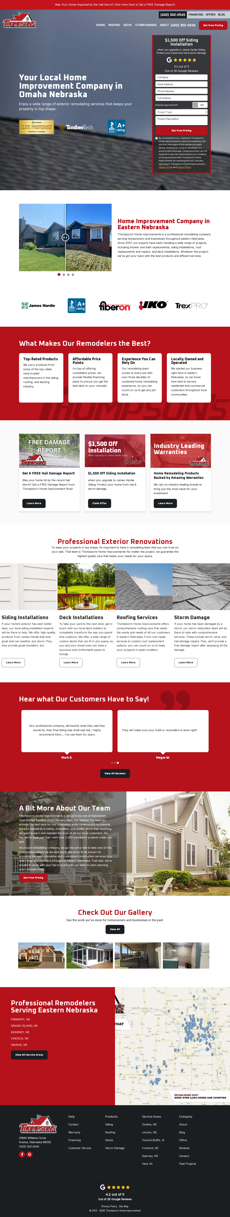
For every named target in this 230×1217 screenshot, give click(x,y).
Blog (221, 14)
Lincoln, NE (20, 1038)
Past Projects (187, 1163)
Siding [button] (100, 25)
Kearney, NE (20, 1032)
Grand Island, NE (24, 1025)
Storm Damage (114, 1148)
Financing (196, 14)
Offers (211, 14)
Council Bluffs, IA (153, 1140)
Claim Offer (99, 503)
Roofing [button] (114, 25)
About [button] (164, 25)
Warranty (74, 1132)
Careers (184, 1156)
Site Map (123, 1206)
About (183, 1124)
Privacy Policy (184, 167)
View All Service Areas (29, 1055)
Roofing (110, 1132)
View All (115, 929)
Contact (73, 1124)
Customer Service (79, 1148)
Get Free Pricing (213, 25)
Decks (109, 1140)
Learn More (34, 503)
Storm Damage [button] (146, 25)
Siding (109, 1124)
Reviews (184, 1148)
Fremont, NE (20, 1019)
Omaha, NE (19, 1044)
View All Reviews (115, 773)
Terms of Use (165, 167)
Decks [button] (127, 25)
